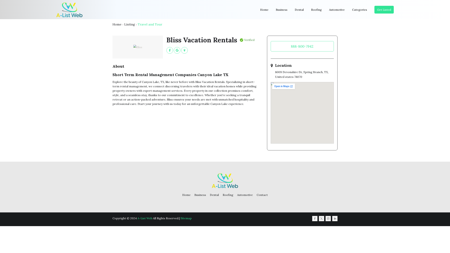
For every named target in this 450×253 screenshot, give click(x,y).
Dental (299, 9)
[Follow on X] (321, 218)
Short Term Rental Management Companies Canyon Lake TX (170, 74)
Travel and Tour (150, 24)
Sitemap (186, 218)
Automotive (337, 9)
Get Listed (384, 9)
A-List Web (144, 218)
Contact (262, 195)
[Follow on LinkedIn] (335, 218)
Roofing (316, 9)
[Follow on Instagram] (328, 218)
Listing (129, 24)
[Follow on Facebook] (314, 218)
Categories (359, 9)
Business (281, 9)
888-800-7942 (302, 46)
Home (264, 9)
